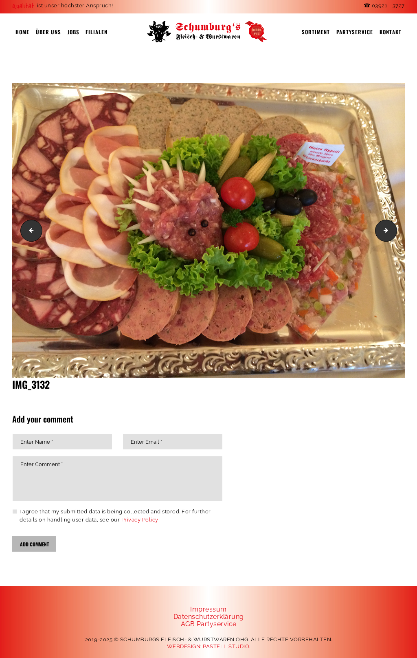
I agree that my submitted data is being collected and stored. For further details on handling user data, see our (115, 515)
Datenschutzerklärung (208, 617)
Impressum (208, 609)
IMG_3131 (29, 230)
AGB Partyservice (209, 624)
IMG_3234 (394, 230)
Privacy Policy (139, 520)
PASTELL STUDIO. (226, 646)
